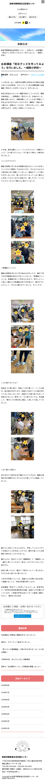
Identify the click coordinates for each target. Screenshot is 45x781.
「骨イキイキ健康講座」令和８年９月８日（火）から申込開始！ (22, 650)
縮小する (12, 17)
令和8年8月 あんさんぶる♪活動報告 (15, 659)
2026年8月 (5, 685)
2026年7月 (5, 692)
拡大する (32, 17)
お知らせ (34, 74)
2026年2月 (5, 728)
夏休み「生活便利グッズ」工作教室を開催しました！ (21, 666)
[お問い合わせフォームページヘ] (22, 606)
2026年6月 (5, 699)
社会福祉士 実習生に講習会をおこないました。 (19, 635)
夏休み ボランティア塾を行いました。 (16, 642)
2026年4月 (5, 714)
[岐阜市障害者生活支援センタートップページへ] (22, 4)
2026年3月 (5, 721)
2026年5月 (5, 706)
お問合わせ (23, 9)
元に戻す (22, 17)
